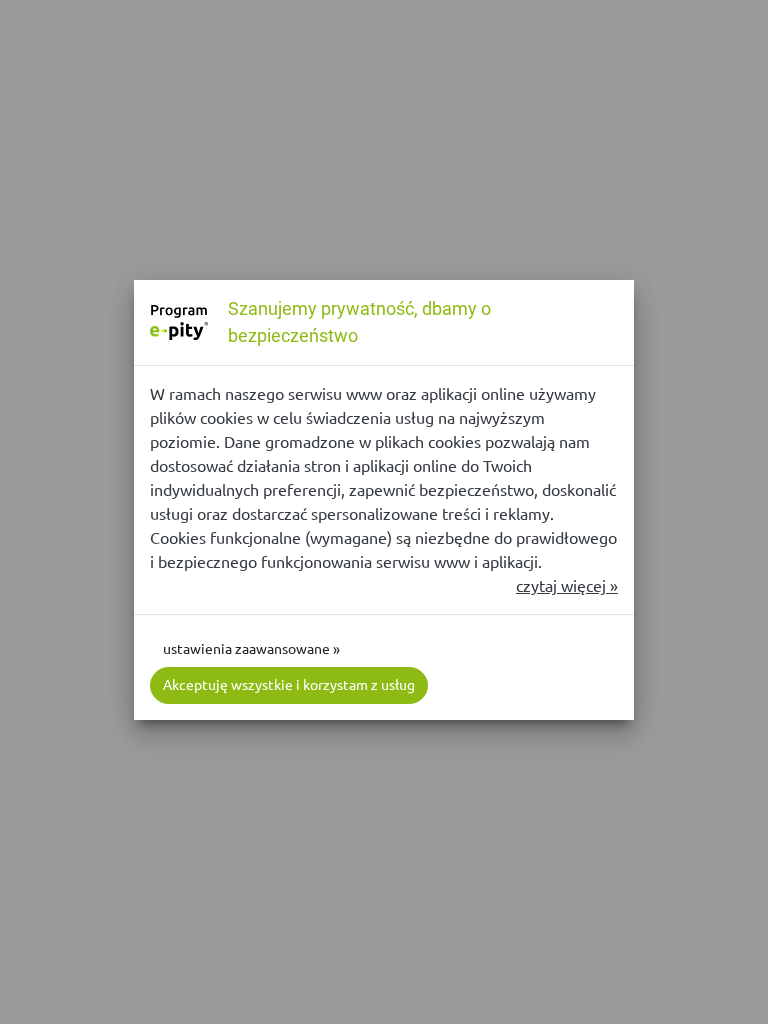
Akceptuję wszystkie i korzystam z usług (289, 685)
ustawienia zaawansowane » (251, 649)
